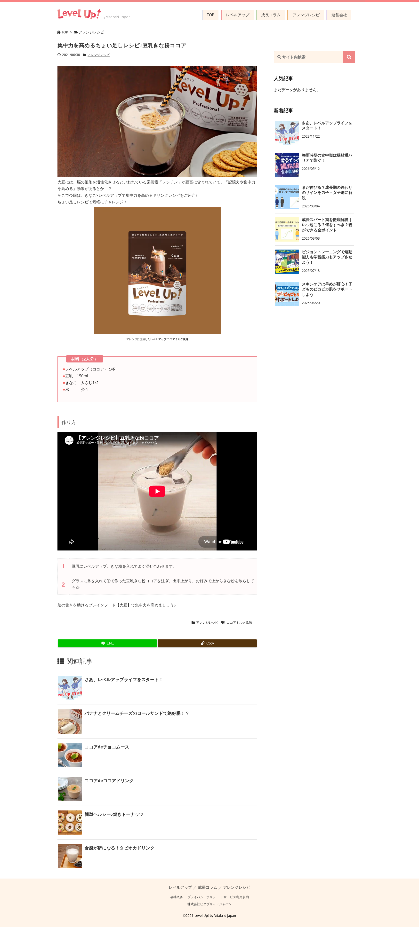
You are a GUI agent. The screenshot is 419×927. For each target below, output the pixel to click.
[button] (349, 57)
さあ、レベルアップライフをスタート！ (124, 679)
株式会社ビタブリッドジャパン (209, 904)
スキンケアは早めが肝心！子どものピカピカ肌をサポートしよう (327, 289)
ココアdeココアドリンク (109, 780)
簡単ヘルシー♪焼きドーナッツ (114, 814)
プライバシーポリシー (203, 897)
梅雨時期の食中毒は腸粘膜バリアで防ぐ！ (327, 157)
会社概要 (176, 897)
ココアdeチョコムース (107, 747)
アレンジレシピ (91, 32)
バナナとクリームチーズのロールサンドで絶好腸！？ (137, 713)
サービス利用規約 (236, 897)
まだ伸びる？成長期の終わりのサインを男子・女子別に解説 (327, 193)
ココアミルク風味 (239, 622)
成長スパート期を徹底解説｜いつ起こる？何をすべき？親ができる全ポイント (327, 225)
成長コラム (207, 887)
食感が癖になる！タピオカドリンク (119, 848)
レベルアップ (180, 887)
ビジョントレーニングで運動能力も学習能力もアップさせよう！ (327, 257)
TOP (64, 32)
